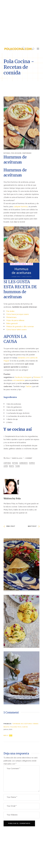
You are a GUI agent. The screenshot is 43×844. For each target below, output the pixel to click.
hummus (32, 463)
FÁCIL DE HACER (16, 153)
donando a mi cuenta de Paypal (20, 359)
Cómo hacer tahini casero (16, 329)
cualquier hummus (20, 206)
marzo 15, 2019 (17, 458)
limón (6, 466)
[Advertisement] (21, 22)
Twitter (29, 386)
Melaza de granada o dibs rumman (20, 326)
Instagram (27, 377)
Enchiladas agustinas (19, 585)
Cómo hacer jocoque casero (17, 314)
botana (15, 463)
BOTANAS (7, 153)
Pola (8, 458)
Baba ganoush (12, 323)
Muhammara (11, 317)
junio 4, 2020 (8, 729)
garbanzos (23, 463)
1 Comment (28, 458)
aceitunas (7, 463)
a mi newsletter (18, 380)
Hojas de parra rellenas (15, 320)
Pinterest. (37, 377)
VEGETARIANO (26, 153)
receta (11, 466)
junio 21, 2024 (12, 692)
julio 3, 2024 (12, 635)
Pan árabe (10, 311)
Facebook (18, 377)
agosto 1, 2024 (13, 582)
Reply (6, 735)
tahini (17, 466)
